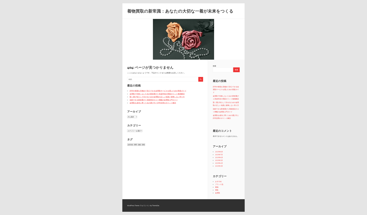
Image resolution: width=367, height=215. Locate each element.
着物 (216, 187)
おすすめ (130, 144)
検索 (214, 66)
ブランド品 (219, 184)
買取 (216, 190)
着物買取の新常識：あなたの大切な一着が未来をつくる (180, 11)
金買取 (217, 193)
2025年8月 (219, 152)
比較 (139, 144)
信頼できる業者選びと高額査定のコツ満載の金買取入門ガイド (154, 100)
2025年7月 (219, 155)
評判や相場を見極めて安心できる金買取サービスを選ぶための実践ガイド (158, 91)
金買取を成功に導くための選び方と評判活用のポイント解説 (153, 103)
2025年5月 (219, 160)
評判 (143, 144)
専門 (135, 144)
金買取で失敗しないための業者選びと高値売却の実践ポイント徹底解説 (157, 94)
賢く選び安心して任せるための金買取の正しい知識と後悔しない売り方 (157, 97)
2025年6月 (219, 157)
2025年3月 (219, 166)
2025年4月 (219, 163)
